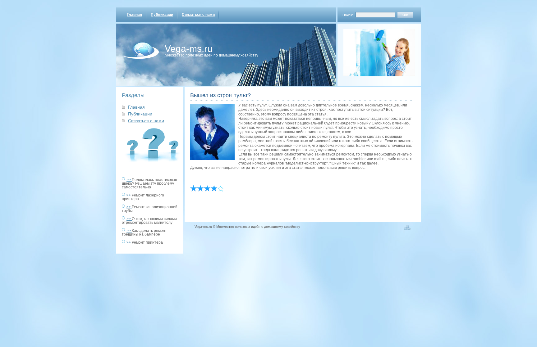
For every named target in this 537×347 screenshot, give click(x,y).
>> (129, 180)
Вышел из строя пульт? (220, 95)
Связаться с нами (198, 14)
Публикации (162, 14)
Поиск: (347, 15)
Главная (134, 14)
